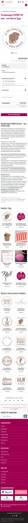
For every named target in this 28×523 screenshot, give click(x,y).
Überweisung (7, 499)
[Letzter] (22, 400)
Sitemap (3, 443)
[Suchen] (26, 5)
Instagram (3, 477)
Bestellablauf (4, 429)
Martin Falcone (18, 513)
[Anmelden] (25, 416)
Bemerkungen (5, 90)
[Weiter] (18, 400)
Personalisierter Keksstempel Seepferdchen (21, 370)
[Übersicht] (14, 400)
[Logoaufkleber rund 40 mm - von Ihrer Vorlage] (21, 275)
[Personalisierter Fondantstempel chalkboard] (21, 380)
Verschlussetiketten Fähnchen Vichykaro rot (21, 244)
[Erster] (5, 400)
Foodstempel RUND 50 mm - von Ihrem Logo (7, 224)
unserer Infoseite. (21, 199)
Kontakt (3, 426)
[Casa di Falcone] (7, 2)
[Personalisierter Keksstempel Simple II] (7, 341)
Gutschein (21, 499)
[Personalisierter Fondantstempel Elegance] (21, 301)
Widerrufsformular (5, 454)
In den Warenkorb (15, 114)
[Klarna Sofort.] (21, 492)
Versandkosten (24, 61)
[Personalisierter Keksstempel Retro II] (7, 361)
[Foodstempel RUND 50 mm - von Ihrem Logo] (7, 216)
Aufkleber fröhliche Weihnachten (7, 264)
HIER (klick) (20, 157)
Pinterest (3, 482)
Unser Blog (3, 474)
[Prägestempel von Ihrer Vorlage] (21, 256)
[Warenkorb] (23, 2)
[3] (16, 53)
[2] (14, 53)
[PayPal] (7, 492)
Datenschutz (4, 460)
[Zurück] (9, 400)
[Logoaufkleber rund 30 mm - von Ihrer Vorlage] (21, 216)
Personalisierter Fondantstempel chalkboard (21, 389)
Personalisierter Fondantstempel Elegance (21, 310)
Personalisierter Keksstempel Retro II (7, 369)
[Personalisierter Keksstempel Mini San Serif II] (7, 321)
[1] (12, 53)
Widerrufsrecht (4, 451)
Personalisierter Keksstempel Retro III (21, 349)
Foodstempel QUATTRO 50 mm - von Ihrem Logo (20, 329)
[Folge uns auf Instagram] (12, 515)
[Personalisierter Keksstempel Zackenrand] (7, 301)
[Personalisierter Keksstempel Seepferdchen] (21, 361)
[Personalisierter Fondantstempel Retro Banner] (7, 380)
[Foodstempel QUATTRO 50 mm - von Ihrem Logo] (21, 321)
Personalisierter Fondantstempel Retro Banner (7, 389)
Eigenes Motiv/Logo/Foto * (8, 78)
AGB (2, 457)
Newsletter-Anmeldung (9, 412)
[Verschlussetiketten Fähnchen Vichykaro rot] (21, 236)
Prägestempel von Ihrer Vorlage (21, 264)
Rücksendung (4, 440)
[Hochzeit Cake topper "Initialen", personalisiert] (7, 275)
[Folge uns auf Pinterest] (16, 515)
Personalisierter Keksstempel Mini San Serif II (7, 330)
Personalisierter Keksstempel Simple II (7, 349)
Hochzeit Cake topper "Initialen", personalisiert (7, 284)
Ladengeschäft (4, 471)
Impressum (3, 462)
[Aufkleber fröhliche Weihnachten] (7, 256)
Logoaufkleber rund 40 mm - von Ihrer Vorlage (21, 283)
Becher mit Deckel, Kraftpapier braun (7, 244)
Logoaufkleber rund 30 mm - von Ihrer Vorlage (21, 224)
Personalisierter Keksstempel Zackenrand (7, 310)
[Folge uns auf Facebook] (14, 515)
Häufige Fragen (4, 434)
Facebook (3, 479)
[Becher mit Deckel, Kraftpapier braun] (7, 236)
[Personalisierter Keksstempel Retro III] (21, 341)
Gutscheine (3, 431)
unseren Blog (13, 504)
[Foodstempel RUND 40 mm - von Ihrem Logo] (14, 37)
